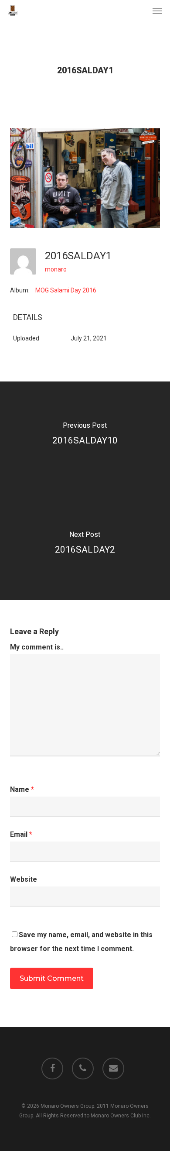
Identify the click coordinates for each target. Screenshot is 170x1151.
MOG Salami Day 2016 (65, 290)
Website (23, 879)
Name (22, 789)
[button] (157, 10)
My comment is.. (37, 647)
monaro (56, 269)
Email (21, 834)
